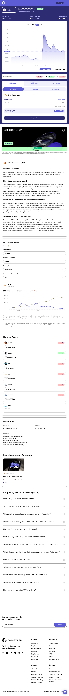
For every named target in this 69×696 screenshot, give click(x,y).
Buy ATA (34, 118)
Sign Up (60, 2)
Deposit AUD (58, 110)
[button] (34, 499)
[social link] (3, 653)
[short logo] (3, 2)
